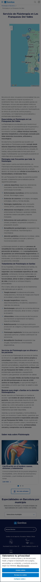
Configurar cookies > (20, 579)
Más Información (23, 566)
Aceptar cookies (20, 570)
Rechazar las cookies (20, 575)
